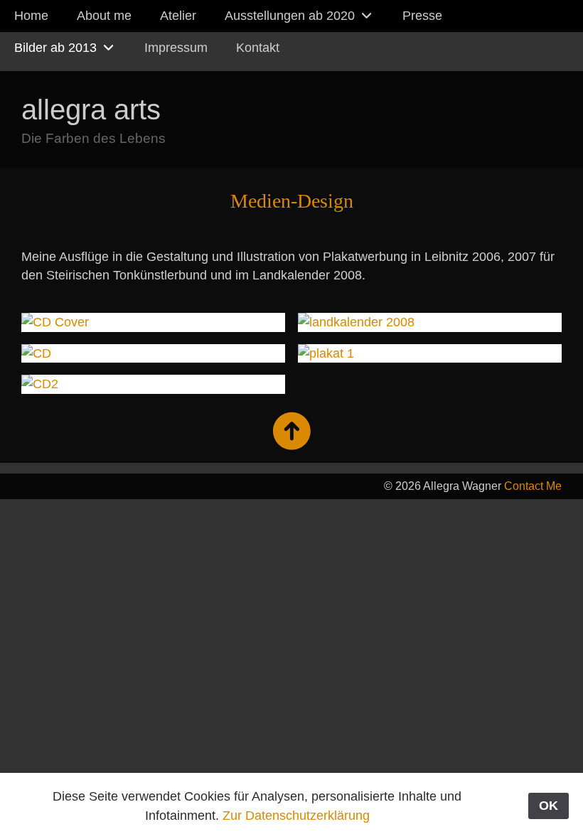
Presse (422, 16)
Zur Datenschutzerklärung (296, 815)
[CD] (153, 353)
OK (548, 805)
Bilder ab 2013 (57, 48)
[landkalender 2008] (430, 322)
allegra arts (91, 109)
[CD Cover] (153, 322)
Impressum (176, 48)
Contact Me (533, 486)
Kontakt (257, 48)
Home (31, 16)
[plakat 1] (430, 353)
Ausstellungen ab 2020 (291, 16)
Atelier (178, 16)
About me (104, 16)
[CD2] (153, 384)
